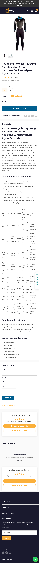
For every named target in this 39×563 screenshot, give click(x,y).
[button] (37, 280)
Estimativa (8, 397)
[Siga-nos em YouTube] (10, 552)
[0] (36, 11)
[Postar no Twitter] (32, 115)
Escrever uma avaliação (19, 426)
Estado (4, 378)
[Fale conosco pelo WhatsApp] (35, 559)
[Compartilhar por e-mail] (36, 115)
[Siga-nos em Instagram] (6, 552)
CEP (3, 386)
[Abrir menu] (3, 10)
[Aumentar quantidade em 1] (23, 102)
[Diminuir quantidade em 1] (13, 102)
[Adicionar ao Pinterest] (29, 115)
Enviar (7, 538)
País (3, 369)
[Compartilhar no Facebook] (25, 115)
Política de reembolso (8, 406)
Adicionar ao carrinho (19, 108)
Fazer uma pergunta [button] (19, 430)
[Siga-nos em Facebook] (3, 552)
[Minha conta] (32, 11)
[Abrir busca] (28, 11)
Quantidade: (6, 102)
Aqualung (5, 78)
